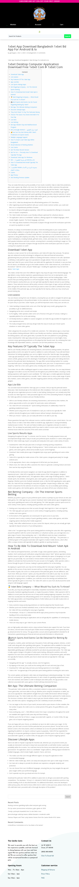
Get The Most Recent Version (20, 150)
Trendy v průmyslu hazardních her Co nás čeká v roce (24, 811)
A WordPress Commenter (16, 825)
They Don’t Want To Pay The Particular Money (25, 112)
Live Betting (14, 122)
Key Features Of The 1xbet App (20, 79)
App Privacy (14, 175)
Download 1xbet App (17, 74)
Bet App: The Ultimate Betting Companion (24, 107)
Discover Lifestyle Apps (18, 110)
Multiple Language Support (19, 137)
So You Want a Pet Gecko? (34, 825)
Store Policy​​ (45, 874)
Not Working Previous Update (20, 177)
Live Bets (13, 120)
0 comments (41, 53)
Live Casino (14, 147)
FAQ (42, 878)
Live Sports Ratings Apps (18, 84)
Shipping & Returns (48, 870)
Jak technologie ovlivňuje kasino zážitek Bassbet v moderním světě (29, 814)
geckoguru (13, 53)
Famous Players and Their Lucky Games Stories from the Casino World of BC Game (34, 817)
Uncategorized (31, 53)
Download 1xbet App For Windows (21, 157)
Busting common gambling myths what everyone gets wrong (27, 805)
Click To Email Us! (47, 856)
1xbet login (15, 269)
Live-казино (14, 77)
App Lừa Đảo (15, 82)
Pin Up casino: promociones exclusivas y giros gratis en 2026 (27, 808)
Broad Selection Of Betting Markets (22, 145)
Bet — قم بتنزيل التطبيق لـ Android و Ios (23, 160)
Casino (13, 172)
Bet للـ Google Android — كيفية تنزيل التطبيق (24, 130)
